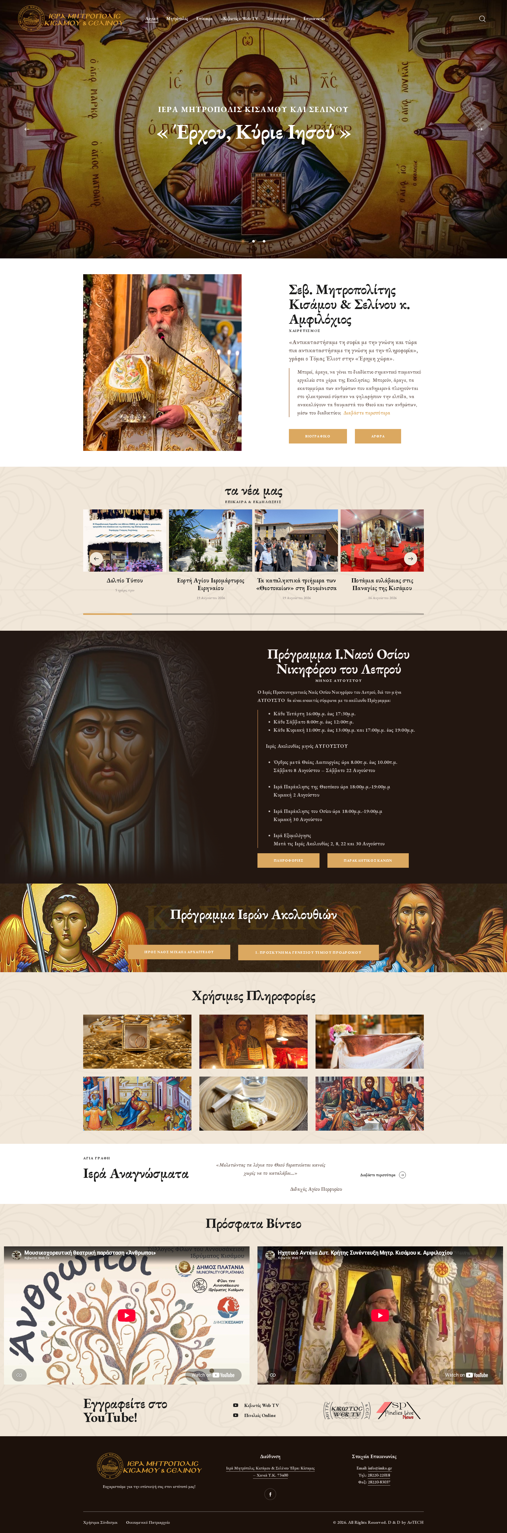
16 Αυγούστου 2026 (382, 597)
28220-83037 (379, 1482)
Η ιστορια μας (253, 148)
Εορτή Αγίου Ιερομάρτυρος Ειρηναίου (210, 584)
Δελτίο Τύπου (125, 580)
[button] (410, 558)
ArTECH (415, 1522)
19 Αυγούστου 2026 (210, 597)
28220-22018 (379, 1475)
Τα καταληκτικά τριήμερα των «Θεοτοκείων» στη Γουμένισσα (296, 584)
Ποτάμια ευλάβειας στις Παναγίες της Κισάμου (382, 584)
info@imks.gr (380, 1468)
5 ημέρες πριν (124, 590)
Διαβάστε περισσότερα (367, 412)
